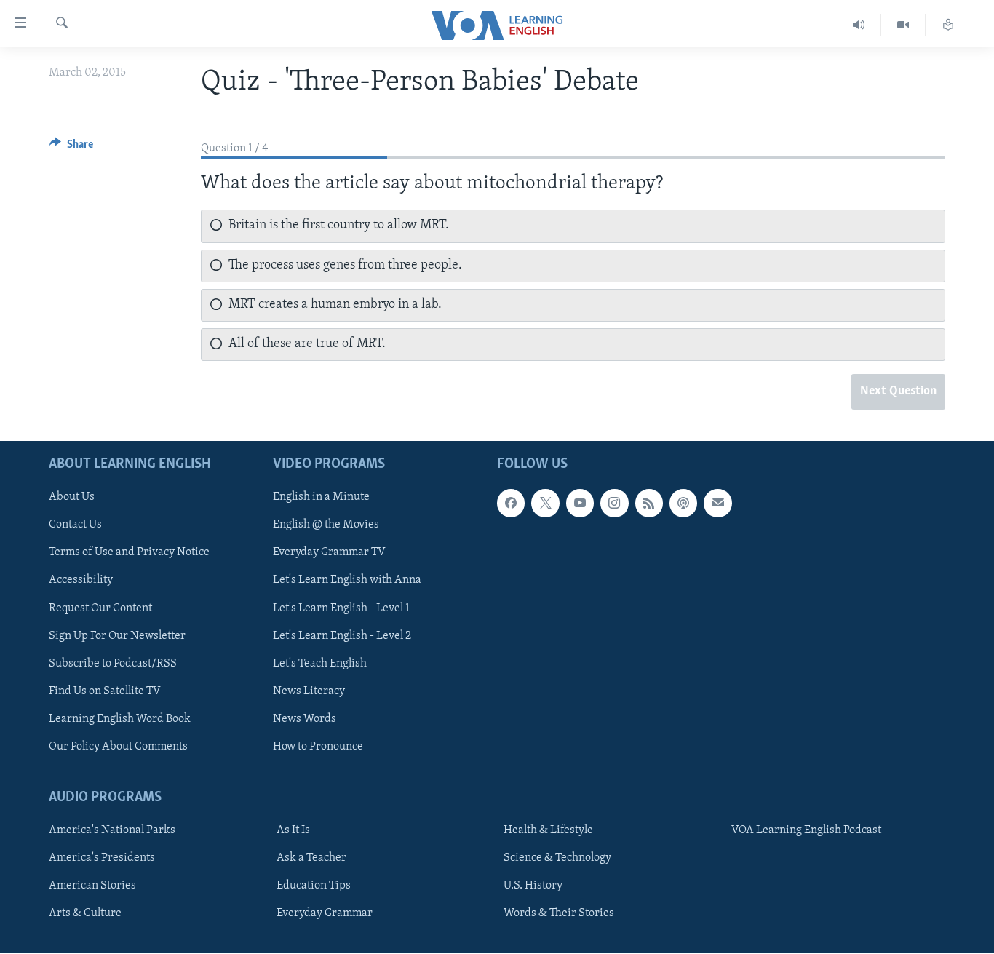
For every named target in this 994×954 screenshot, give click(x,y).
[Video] (903, 25)
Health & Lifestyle (548, 830)
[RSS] (649, 503)
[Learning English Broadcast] (859, 25)
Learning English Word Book (120, 719)
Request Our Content (100, 608)
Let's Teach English (320, 663)
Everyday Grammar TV (329, 553)
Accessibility (81, 581)
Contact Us (75, 525)
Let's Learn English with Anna (347, 581)
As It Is (293, 830)
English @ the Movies (326, 525)
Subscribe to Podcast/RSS (113, 663)
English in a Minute (321, 498)
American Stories (92, 886)
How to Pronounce (318, 746)
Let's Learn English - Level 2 (342, 636)
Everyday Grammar (325, 914)
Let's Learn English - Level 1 (341, 608)
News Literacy (309, 691)
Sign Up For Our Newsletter (117, 636)
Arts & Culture (85, 914)
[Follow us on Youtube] (580, 503)
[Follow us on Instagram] (614, 503)
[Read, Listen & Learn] (948, 25)
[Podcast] (683, 503)
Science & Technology (557, 858)
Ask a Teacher (311, 858)
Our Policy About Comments (118, 746)
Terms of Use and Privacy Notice (129, 553)
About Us (72, 498)
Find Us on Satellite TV (105, 691)
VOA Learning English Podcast (806, 830)
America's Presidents (102, 858)
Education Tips (314, 886)
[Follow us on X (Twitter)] (545, 503)
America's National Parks (112, 830)
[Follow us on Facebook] (511, 503)
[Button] (71, 148)
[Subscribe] (717, 503)
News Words (304, 719)
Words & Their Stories (559, 914)
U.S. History (533, 886)
